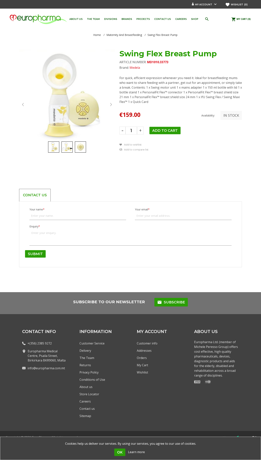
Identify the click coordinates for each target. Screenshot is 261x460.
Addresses (144, 350)
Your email (141, 209)
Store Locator (89, 394)
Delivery (85, 350)
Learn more (136, 452)
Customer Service (92, 343)
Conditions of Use (92, 380)
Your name (36, 209)
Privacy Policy (89, 372)
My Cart (142, 365)
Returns (85, 365)
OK (119, 452)
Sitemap (85, 416)
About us (85, 387)
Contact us (87, 409)
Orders (142, 358)
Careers (85, 401)
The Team (86, 358)
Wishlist (142, 372)
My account (203, 4)
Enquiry (33, 226)
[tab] (35, 195)
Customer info (147, 343)
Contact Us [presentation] (35, 195)
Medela (135, 67)
